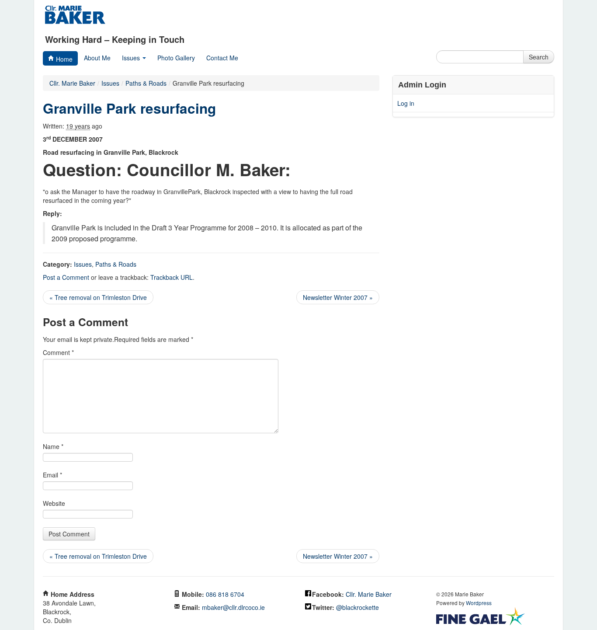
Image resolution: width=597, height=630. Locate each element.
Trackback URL (171, 277)
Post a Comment (66, 277)
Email (52, 474)
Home (63, 59)
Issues (132, 57)
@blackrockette (357, 607)
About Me (97, 57)
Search (538, 56)
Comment (58, 352)
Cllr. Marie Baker (72, 83)
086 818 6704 (225, 594)
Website (54, 503)
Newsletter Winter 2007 (338, 297)
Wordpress (479, 602)
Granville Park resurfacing (129, 108)
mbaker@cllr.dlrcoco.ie (233, 607)
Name (53, 446)
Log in (405, 103)
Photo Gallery (176, 57)
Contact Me (222, 57)
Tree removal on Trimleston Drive (98, 297)
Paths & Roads (115, 264)
